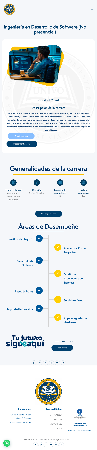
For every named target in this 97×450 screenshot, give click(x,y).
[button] (6, 443)
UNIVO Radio (56, 424)
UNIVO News (56, 415)
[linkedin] (51, 362)
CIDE (59, 428)
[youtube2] (57, 362)
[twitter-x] (45, 362)
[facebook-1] (33, 362)
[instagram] (39, 362)
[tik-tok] (63, 362)
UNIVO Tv (57, 419)
